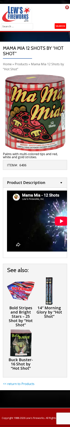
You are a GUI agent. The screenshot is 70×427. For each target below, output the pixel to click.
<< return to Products (18, 384)
